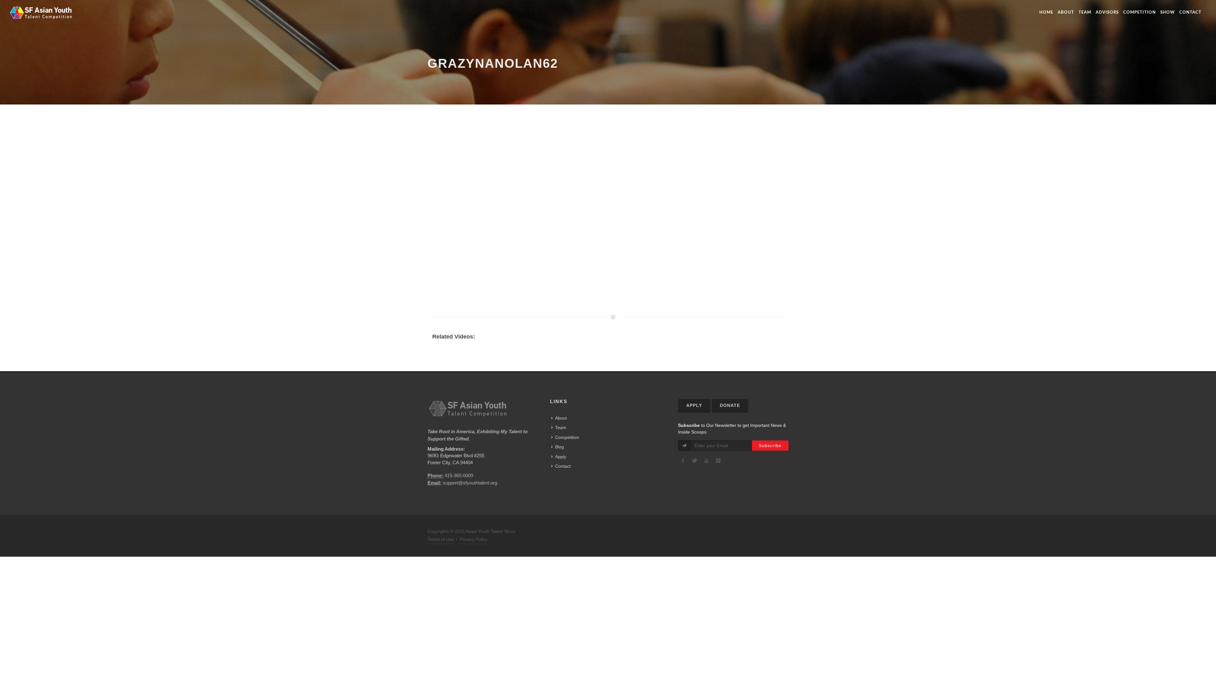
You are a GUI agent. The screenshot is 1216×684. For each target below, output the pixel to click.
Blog (559, 446)
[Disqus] (605, 221)
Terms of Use (441, 539)
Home (1046, 12)
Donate (730, 405)
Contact (1190, 12)
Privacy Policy (473, 539)
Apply (560, 456)
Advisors (1107, 12)
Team (1085, 12)
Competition (1139, 12)
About (1066, 12)
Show (1167, 12)
